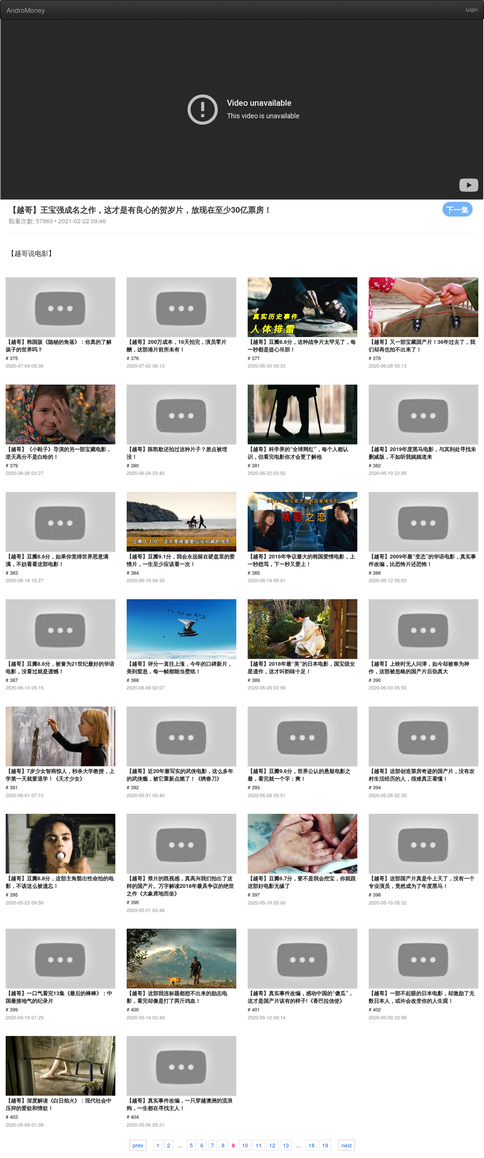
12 (272, 1145)
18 (312, 1145)
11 (259, 1145)
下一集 (457, 209)
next (346, 1145)
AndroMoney (25, 10)
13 (286, 1145)
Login (472, 9)
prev (138, 1145)
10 (245, 1145)
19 (325, 1145)
